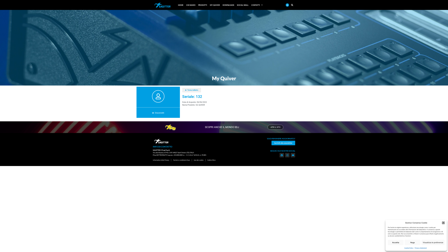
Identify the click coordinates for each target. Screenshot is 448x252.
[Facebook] (282, 155)
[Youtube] (293, 155)
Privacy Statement (421, 248)
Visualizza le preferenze (433, 242)
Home (180, 5)
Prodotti (202, 5)
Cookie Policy (408, 248)
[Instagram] (287, 155)
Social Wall (242, 5)
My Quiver (215, 5)
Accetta (395, 242)
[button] (443, 223)
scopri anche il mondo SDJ (222, 127)
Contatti (255, 5)
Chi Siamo (190, 5)
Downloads (228, 5)
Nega (412, 242)
